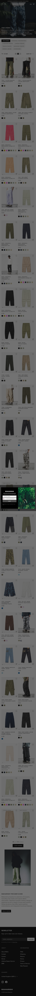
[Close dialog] (34, 488)
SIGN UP (9, 501)
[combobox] (4, 499)
